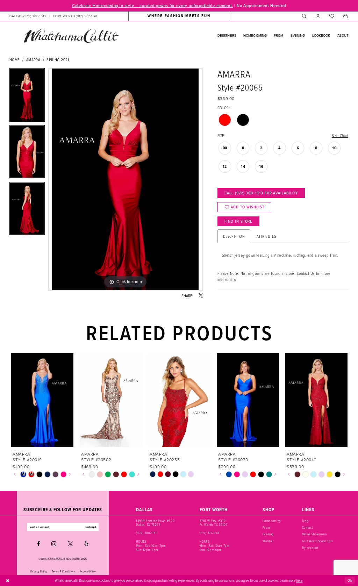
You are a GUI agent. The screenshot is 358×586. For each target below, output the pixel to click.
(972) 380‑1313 (146, 533)
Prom (266, 527)
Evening (268, 534)
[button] (318, 16)
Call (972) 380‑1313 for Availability (261, 193)
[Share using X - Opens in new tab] (201, 296)
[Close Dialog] (7, 580)
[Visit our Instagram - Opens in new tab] (53, 543)
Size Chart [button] (340, 135)
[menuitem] (53, 16)
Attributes (266, 236)
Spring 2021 (57, 60)
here (299, 580)
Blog (305, 521)
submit (90, 527)
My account (310, 547)
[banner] (71, 36)
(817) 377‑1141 (209, 533)
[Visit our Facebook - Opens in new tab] (38, 543)
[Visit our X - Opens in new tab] (70, 543)
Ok (350, 580)
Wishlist (268, 541)
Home (14, 60)
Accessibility (87, 571)
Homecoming (272, 521)
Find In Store (238, 221)
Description (234, 236)
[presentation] (42, 400)
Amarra (33, 60)
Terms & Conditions (64, 571)
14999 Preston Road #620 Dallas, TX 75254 (155, 523)
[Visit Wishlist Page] (331, 16)
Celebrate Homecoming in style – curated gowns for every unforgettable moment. (152, 5)
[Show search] (304, 16)
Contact (307, 527)
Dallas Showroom (314, 534)
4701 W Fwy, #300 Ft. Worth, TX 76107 (213, 523)
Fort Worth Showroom (317, 541)
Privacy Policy (39, 571)
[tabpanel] (27, 96)
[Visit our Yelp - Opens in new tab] (86, 543)
